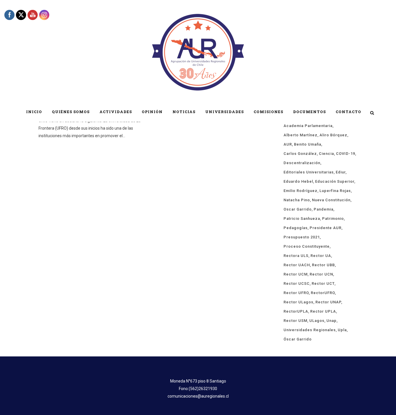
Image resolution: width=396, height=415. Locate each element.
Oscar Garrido (298, 209)
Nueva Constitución (331, 200)
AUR (288, 144)
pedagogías (296, 228)
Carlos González (300, 153)
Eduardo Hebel (298, 181)
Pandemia (323, 209)
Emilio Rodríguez (300, 191)
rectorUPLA (296, 311)
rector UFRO (296, 293)
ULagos (316, 320)
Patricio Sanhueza (302, 218)
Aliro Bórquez (333, 135)
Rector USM (295, 320)
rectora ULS (296, 255)
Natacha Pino (297, 200)
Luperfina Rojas (335, 191)
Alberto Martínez (300, 135)
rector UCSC (297, 283)
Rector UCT (323, 283)
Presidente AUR (325, 228)
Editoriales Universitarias (309, 172)
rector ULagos (298, 302)
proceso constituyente (307, 246)
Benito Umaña (307, 144)
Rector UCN (321, 274)
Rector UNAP (328, 302)
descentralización (302, 163)
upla (342, 330)
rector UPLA (323, 311)
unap (331, 320)
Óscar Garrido (298, 339)
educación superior (334, 181)
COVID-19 (345, 153)
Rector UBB (323, 265)
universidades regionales (310, 330)
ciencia (326, 153)
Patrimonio (333, 218)
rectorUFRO (323, 293)
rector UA (320, 255)
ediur (341, 172)
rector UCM (296, 274)
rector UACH (297, 265)
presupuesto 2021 (302, 237)
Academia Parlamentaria (308, 126)
